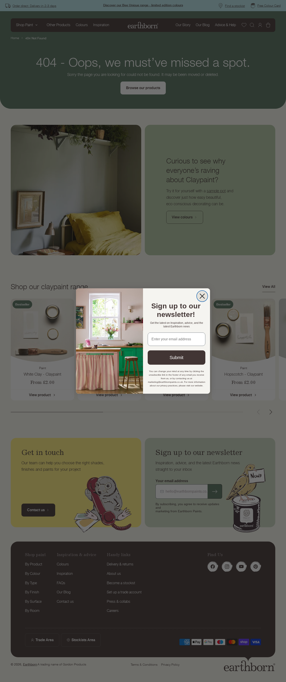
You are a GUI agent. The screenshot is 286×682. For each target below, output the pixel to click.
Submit (176, 357)
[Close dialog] (202, 296)
